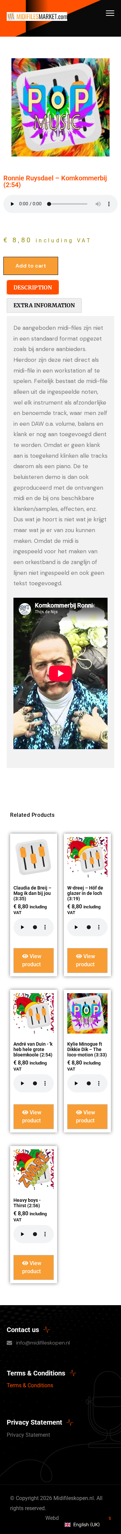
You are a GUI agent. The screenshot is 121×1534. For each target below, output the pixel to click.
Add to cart (30, 265)
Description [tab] (32, 287)
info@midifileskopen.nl (43, 1342)
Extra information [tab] (44, 305)
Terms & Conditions (30, 1385)
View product (31, 960)
